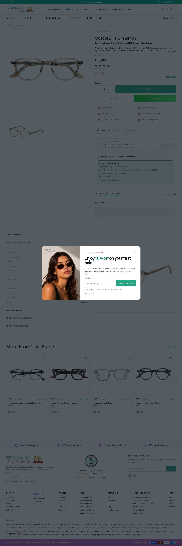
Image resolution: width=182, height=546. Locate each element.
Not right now (89, 293)
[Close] (135, 251)
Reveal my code (126, 283)
